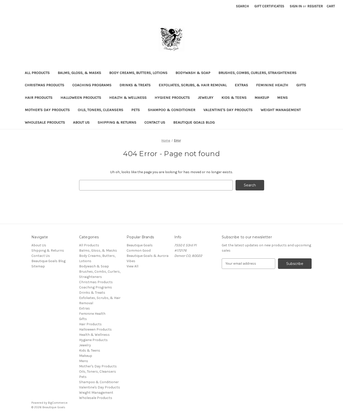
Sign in (296, 6)
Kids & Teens (234, 97)
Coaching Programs (91, 85)
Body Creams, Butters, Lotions (138, 72)
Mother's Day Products (47, 110)
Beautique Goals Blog (194, 122)
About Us (81, 122)
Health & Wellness (128, 97)
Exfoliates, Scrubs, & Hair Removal (193, 85)
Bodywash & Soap (193, 72)
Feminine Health (272, 85)
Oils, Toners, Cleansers (100, 110)
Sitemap (38, 266)
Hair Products (38, 97)
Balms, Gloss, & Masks (79, 72)
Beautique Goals (140, 245)
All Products (37, 72)
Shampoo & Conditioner (171, 110)
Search (242, 6)
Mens (282, 97)
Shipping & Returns (117, 122)
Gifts (301, 85)
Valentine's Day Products (228, 110)
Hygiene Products (172, 97)
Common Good (139, 250)
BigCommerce (58, 402)
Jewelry (205, 97)
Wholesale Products (45, 122)
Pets (135, 110)
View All (132, 266)
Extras (241, 85)
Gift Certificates (269, 6)
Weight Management (281, 110)
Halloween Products (81, 97)
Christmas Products (44, 85)
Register (315, 6)
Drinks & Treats (135, 85)
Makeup (262, 97)
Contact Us (154, 122)
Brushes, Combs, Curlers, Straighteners (257, 72)
